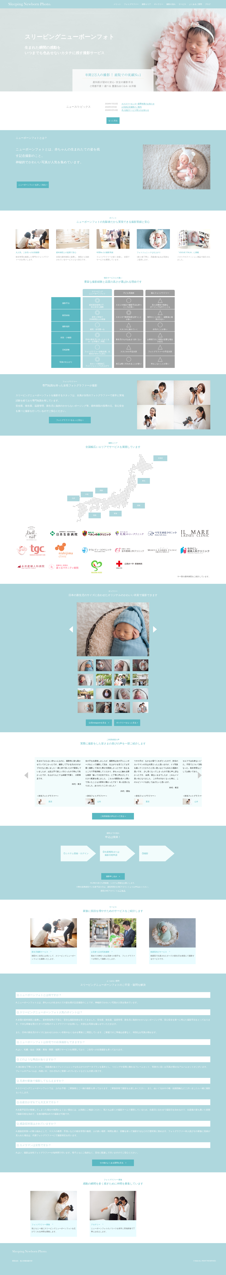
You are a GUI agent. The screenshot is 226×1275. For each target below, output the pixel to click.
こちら (122, 891)
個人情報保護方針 (26, 1261)
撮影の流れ (171, 4)
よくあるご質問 (195, 4)
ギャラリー (158, 4)
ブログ (208, 4)
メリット (117, 4)
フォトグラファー (131, 4)
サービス (182, 4)
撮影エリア (146, 4)
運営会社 (15, 1261)
